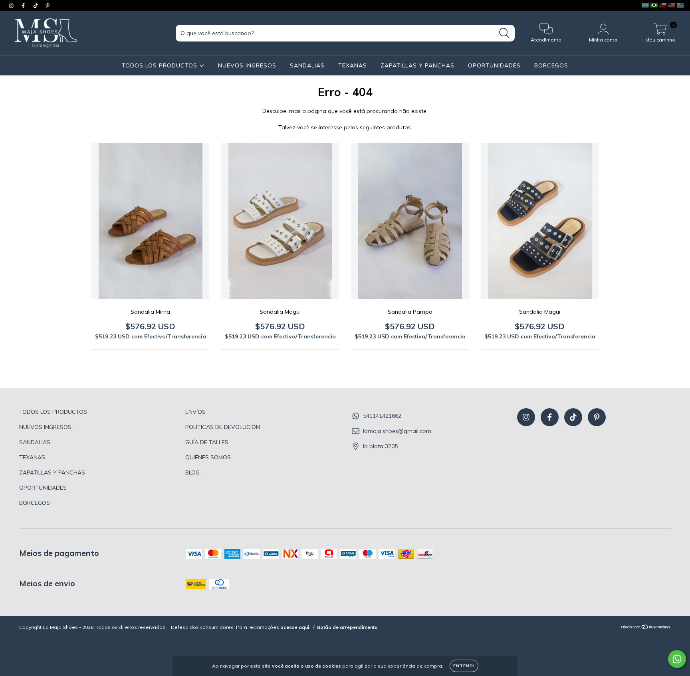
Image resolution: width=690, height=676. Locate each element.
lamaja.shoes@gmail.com (397, 431)
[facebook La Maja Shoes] (24, 5)
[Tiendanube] (646, 628)
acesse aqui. (295, 627)
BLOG (192, 472)
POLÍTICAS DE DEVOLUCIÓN (222, 427)
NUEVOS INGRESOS (247, 65)
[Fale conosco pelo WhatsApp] (677, 659)
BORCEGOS (551, 65)
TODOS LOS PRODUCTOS (160, 65)
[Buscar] (504, 33)
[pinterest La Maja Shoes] (47, 5)
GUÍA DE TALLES (206, 442)
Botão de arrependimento (347, 627)
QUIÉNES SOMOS (208, 457)
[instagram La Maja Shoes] (12, 5)
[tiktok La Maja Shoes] (36, 5)
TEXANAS (352, 65)
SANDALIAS (307, 65)
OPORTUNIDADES (494, 65)
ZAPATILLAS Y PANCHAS (417, 65)
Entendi (464, 665)
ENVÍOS (195, 411)
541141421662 (382, 415)
